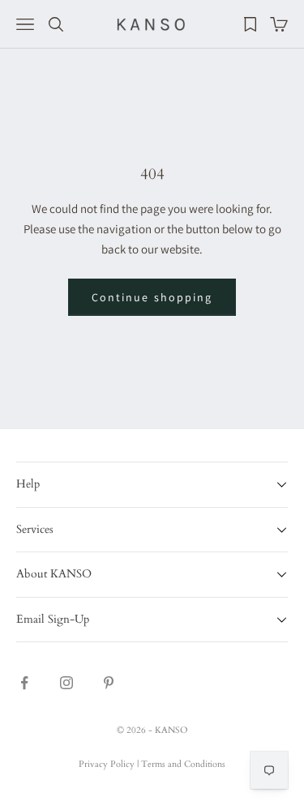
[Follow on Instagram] (66, 683)
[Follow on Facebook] (24, 683)
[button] (152, 484)
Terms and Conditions (183, 764)
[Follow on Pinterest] (109, 683)
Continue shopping (152, 297)
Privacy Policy (107, 764)
